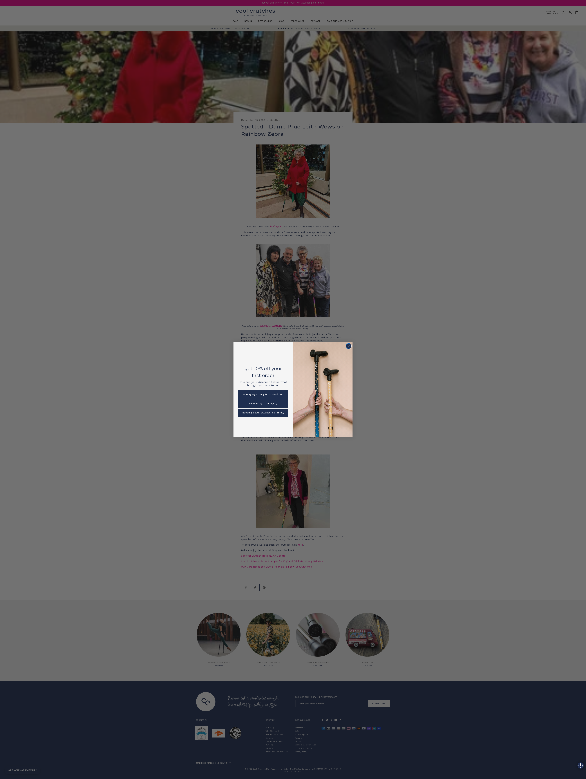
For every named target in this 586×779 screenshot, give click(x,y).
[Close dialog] (348, 346)
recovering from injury (263, 403)
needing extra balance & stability (263, 412)
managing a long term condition (263, 394)
